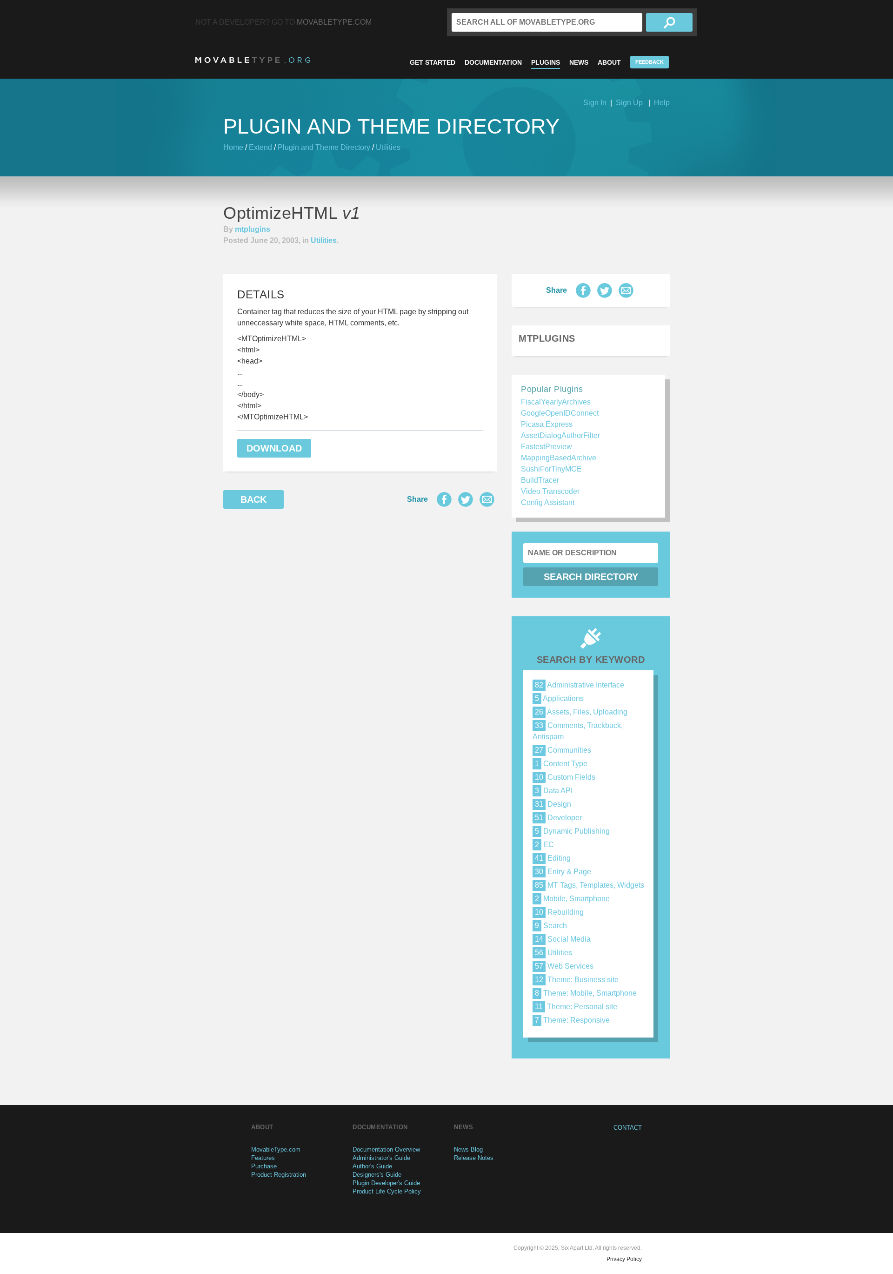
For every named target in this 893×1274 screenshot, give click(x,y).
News (578, 62)
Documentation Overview (386, 1149)
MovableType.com (334, 22)
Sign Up (629, 103)
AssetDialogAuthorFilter (560, 435)
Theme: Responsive (572, 1020)
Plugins (545, 62)
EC (544, 845)
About (609, 62)
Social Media (563, 939)
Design (553, 804)
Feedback (649, 62)
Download (274, 448)
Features (263, 1157)
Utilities (388, 147)
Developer (558, 818)
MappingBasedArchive (558, 458)
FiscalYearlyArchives (556, 402)
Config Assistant (547, 502)
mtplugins (252, 229)
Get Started (432, 62)
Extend (260, 147)
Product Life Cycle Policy (387, 1191)
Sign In (594, 103)
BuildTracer (540, 480)
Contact (627, 1127)
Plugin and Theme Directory (324, 147)
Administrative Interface (579, 685)
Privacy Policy (624, 1259)
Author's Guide (372, 1166)
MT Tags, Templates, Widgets (589, 885)
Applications (559, 698)
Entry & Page (563, 872)
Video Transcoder (550, 491)
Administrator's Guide (381, 1157)
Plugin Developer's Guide (386, 1183)
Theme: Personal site (576, 1007)
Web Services (564, 966)
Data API (554, 791)
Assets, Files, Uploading (581, 712)
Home (233, 147)
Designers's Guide (377, 1174)
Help (662, 103)
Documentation (493, 62)
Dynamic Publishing (572, 831)
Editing (553, 858)
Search (551, 926)
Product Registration (278, 1174)
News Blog (468, 1149)
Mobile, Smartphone (572, 899)
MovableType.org (252, 60)
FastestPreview (546, 447)
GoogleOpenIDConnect (560, 413)
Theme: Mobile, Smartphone (586, 993)
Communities (563, 750)
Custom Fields (565, 777)
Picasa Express (547, 424)
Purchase (264, 1166)
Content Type (561, 764)
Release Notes (473, 1157)
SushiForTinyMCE (551, 469)
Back (253, 499)
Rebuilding (559, 912)
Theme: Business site (577, 980)
